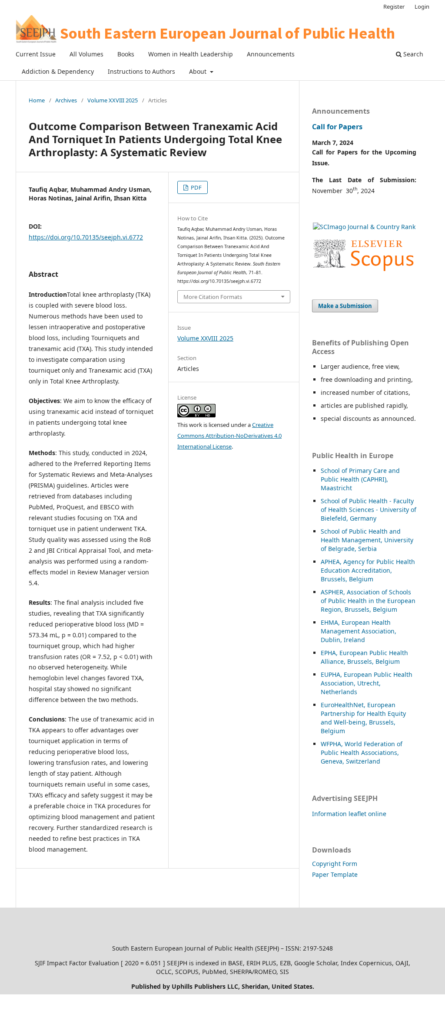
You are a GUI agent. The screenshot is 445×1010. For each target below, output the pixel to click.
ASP (326, 592)
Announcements (271, 54)
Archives (66, 100)
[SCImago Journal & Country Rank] (364, 227)
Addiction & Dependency (58, 71)
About (198, 71)
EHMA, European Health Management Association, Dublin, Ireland (358, 631)
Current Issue (36, 54)
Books (125, 54)
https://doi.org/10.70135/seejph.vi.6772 (86, 237)
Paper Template (335, 874)
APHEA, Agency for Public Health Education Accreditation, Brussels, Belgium (368, 570)
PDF (195, 187)
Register (394, 6)
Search (412, 54)
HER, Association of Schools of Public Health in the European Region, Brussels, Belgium (368, 600)
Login (422, 6)
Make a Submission (345, 306)
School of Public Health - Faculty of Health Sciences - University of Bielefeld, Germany (368, 509)
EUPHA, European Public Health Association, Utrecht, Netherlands (366, 683)
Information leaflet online (349, 814)
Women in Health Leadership (190, 54)
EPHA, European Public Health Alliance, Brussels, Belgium (364, 657)
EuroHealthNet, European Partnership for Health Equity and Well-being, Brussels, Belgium (363, 718)
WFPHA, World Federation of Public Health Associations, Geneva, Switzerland (361, 752)
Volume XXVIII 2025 (112, 100)
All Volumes (86, 54)
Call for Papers (337, 126)
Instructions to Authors (141, 71)
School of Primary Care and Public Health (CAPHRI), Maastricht (360, 479)
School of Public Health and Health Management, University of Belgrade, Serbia (367, 540)
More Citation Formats (212, 297)
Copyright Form (334, 863)
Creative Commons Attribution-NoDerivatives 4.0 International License (229, 435)
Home (37, 100)
